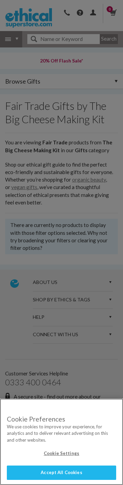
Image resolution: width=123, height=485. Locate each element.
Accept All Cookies (61, 472)
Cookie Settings (61, 453)
